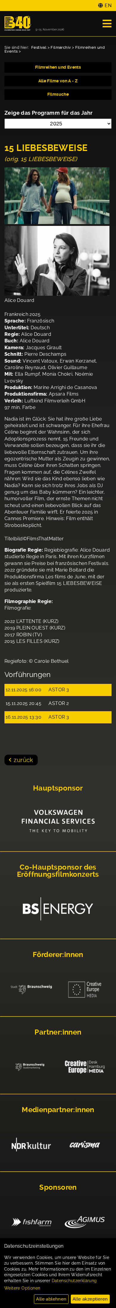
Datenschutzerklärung (74, 1280)
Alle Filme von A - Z (58, 80)
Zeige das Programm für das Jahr (48, 113)
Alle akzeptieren (90, 1299)
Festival (38, 47)
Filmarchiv (61, 47)
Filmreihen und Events (58, 67)
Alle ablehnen (51, 1299)
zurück (23, 760)
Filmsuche (58, 94)
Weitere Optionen (22, 1288)
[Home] (34, 23)
